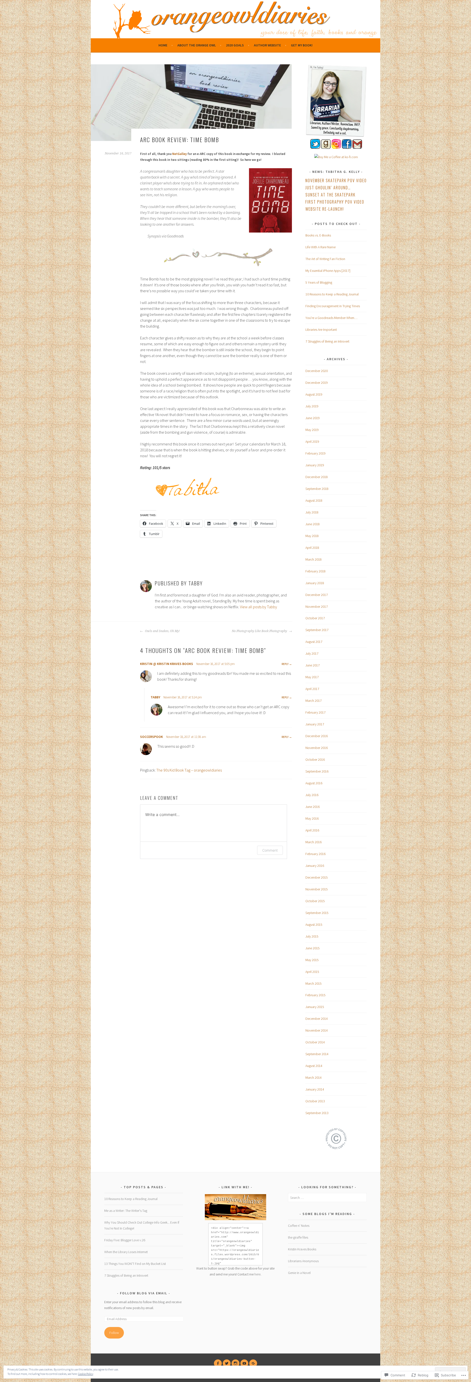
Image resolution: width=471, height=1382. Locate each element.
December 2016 (316, 736)
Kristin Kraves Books (302, 1249)
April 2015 (312, 971)
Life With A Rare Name (320, 247)
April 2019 (312, 441)
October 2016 (315, 759)
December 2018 (316, 477)
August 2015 (313, 924)
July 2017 (311, 653)
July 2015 (311, 936)
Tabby (155, 697)
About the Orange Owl (196, 45)
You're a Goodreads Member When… (331, 318)
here (257, 1274)
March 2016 (313, 842)
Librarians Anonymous (303, 1261)
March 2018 (313, 559)
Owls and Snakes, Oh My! (162, 631)
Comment (270, 850)
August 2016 (313, 783)
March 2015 (313, 983)
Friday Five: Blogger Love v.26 (124, 1240)
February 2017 (315, 712)
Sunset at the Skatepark (330, 195)
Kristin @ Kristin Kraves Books (166, 664)
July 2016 (311, 795)
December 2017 (316, 595)
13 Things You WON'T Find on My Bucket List (135, 1263)
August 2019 (313, 394)
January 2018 (314, 583)
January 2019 (314, 465)
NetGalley (179, 154)
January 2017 (314, 724)
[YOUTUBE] (244, 1363)
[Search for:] (327, 1197)
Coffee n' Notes (298, 1225)
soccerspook (151, 736)
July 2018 (311, 512)
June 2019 (312, 418)
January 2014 (314, 1089)
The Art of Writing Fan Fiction (325, 259)
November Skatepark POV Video (336, 180)
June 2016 (312, 806)
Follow (114, 1332)
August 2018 (313, 500)
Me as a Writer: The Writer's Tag (125, 1210)
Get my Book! (302, 45)
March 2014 (313, 1077)
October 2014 (315, 1042)
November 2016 (316, 748)
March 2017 (313, 700)
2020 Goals (235, 45)
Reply (285, 664)
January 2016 (314, 865)
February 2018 (315, 571)
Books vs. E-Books (318, 235)
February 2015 (315, 995)
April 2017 (312, 689)
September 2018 (316, 488)
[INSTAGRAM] (235, 1363)
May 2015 (312, 960)
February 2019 (315, 453)
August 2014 (313, 1066)
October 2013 (315, 1101)
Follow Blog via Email (143, 1293)
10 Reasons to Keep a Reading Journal (332, 294)
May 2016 (312, 818)
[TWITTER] (227, 1363)
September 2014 (316, 1054)
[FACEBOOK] (218, 1363)
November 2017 (316, 606)
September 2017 (316, 630)
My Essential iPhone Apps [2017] (327, 270)
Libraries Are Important (321, 329)
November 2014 (316, 1030)
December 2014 (316, 1018)
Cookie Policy (85, 1374)
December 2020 (316, 371)
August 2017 (313, 641)
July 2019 (311, 406)
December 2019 (316, 382)
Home (162, 45)
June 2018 (312, 524)
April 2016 (312, 830)
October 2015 (315, 901)
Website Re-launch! (324, 209)
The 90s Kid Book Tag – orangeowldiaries (189, 770)
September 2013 (316, 1113)
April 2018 (312, 547)
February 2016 (315, 854)
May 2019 (312, 430)
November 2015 (316, 889)
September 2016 (316, 771)
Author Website (267, 45)
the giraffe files (298, 1237)
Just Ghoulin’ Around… (328, 188)
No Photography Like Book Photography (260, 631)
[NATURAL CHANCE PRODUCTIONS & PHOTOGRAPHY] (253, 1363)
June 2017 (312, 665)
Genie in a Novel (299, 1273)
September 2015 (316, 913)
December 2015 (316, 877)
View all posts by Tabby (258, 606)
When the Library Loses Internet (126, 1252)
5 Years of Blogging (318, 282)
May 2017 (312, 677)
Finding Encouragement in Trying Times (332, 306)
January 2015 (314, 1007)
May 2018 (312, 536)
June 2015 (312, 948)
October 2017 (315, 618)
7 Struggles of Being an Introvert (327, 341)
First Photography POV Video (334, 202)
